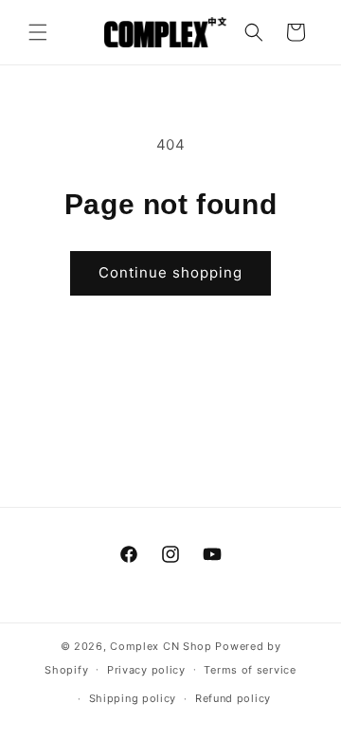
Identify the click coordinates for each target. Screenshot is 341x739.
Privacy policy (146, 669)
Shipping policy (133, 698)
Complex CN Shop (161, 646)
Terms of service (250, 669)
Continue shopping (170, 272)
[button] (38, 32)
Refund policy (233, 698)
